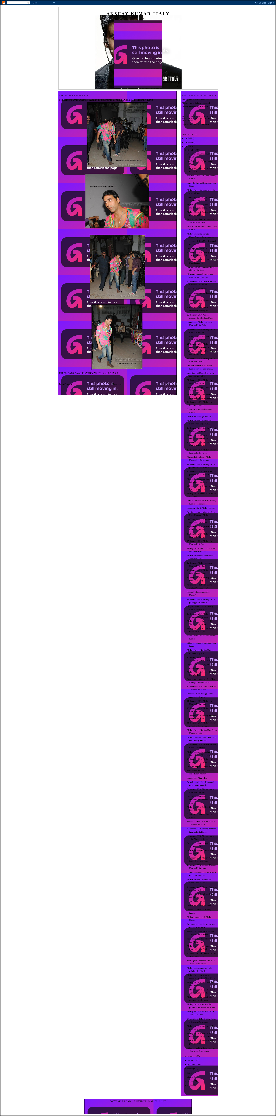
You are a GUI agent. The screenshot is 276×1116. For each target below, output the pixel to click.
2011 (186, 142)
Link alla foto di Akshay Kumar (195, 124)
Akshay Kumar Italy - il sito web (196, 99)
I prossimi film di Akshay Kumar (201, 508)
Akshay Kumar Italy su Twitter (195, 106)
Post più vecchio (168, 384)
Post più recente (66, 384)
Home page (117, 384)
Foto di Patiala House (196, 901)
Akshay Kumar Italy (138, 13)
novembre (191, 1056)
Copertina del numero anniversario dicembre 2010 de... (200, 799)
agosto (190, 1068)
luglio (189, 1073)
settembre (191, 1064)
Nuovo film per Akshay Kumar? (200, 766)
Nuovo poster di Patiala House (200, 248)
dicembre (191, 150)
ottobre (190, 1060)
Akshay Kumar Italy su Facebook (196, 103)
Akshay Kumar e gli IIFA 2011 (200, 416)
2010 (186, 146)
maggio (190, 1081)
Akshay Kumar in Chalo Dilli (199, 905)
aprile (189, 1085)
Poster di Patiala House (197, 289)
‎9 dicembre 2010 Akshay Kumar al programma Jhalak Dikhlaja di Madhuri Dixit (106, 99)
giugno (190, 1077)
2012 (186, 138)
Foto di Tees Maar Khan (197, 778)
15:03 (115, 373)
